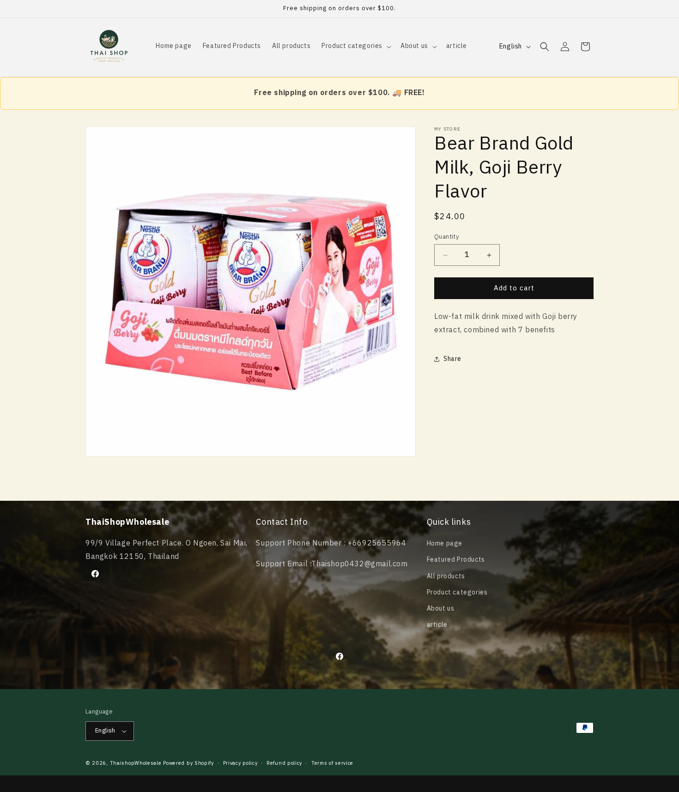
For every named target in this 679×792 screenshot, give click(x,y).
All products (446, 576)
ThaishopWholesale (136, 763)
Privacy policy (240, 763)
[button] (355, 46)
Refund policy (284, 763)
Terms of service (332, 763)
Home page (444, 543)
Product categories (457, 592)
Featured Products (456, 559)
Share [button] (452, 359)
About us (441, 608)
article (437, 624)
